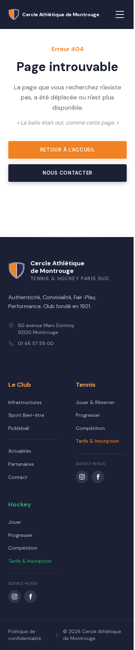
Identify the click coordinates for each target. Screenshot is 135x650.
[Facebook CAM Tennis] (98, 477)
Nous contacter (67, 173)
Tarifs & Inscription (97, 441)
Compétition (90, 428)
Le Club (19, 385)
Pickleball (18, 428)
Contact (17, 477)
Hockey (19, 504)
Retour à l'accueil (67, 150)
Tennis (86, 385)
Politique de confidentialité (24, 634)
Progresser (88, 415)
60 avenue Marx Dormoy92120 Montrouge (46, 328)
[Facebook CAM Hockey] (30, 596)
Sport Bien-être (26, 415)
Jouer (14, 522)
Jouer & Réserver (95, 402)
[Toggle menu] (120, 14)
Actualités (19, 451)
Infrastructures (25, 402)
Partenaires (21, 464)
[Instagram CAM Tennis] (82, 477)
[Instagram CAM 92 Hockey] (14, 596)
